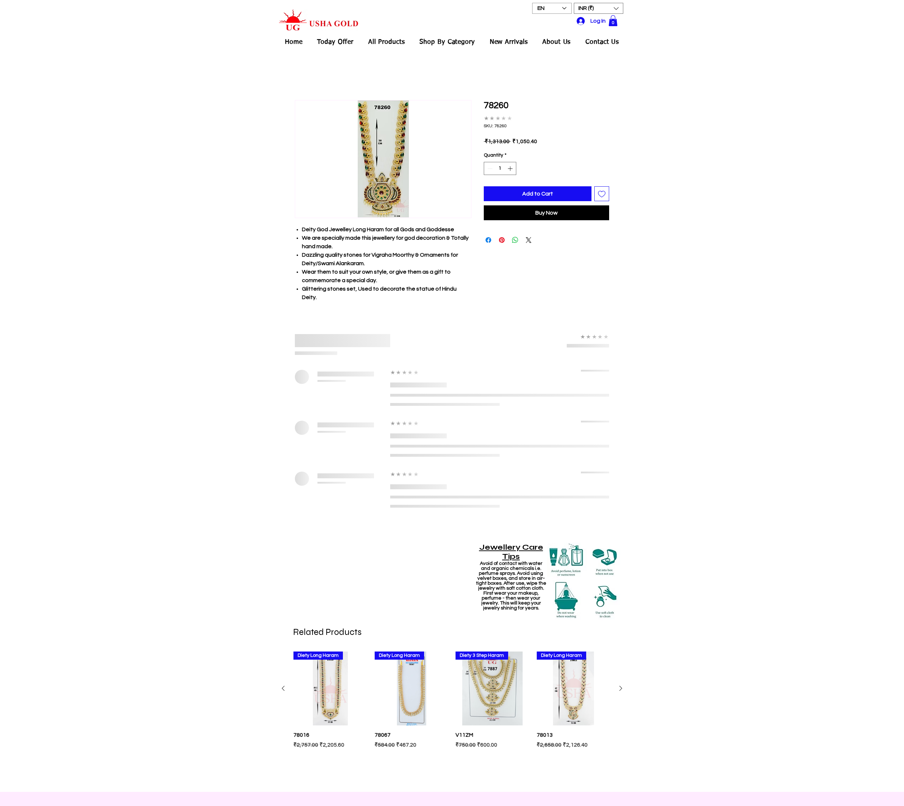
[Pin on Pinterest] (502, 240)
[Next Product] (621, 688)
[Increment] (510, 168)
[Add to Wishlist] (601, 193)
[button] (598, 8)
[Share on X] (528, 240)
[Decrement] (489, 168)
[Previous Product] (283, 688)
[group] (452, 718)
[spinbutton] (500, 168)
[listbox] (598, 8)
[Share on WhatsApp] (515, 240)
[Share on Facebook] (488, 240)
